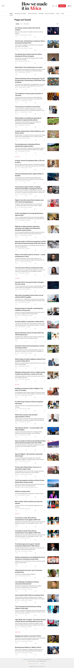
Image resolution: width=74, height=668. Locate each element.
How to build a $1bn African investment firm (29, 595)
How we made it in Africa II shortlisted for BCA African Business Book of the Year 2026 (30, 442)
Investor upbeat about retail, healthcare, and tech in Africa (29, 132)
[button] (11, 13)
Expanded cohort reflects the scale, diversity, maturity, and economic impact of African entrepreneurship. (29, 337)
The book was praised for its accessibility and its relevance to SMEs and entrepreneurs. (30, 246)
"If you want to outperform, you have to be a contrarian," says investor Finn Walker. (29, 45)
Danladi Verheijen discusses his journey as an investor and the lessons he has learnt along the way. (29, 548)
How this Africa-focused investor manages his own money (29, 283)
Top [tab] (21, 24)
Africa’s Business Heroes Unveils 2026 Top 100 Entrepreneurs (29, 334)
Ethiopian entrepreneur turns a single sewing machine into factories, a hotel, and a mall (30, 373)
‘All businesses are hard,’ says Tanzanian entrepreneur (28, 571)
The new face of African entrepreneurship (29, 268)
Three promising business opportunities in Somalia (29, 174)
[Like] (16, 37)
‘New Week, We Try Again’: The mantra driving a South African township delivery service (30, 620)
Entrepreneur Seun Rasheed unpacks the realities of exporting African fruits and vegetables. (28, 122)
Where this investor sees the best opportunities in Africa (26, 416)
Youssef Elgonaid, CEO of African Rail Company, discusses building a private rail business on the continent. (29, 471)
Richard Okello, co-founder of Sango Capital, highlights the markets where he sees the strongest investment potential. (29, 419)
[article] (37, 32)
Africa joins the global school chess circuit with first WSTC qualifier (29, 296)
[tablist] (22, 23)
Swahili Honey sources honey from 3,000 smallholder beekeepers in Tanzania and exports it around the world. (29, 98)
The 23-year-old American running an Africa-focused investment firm (30, 42)
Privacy (33, 661)
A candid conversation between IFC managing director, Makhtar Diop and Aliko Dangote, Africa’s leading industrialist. (28, 432)
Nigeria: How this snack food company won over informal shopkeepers (29, 201)
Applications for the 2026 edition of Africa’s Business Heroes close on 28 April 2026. (30, 561)
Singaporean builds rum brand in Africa (28, 636)
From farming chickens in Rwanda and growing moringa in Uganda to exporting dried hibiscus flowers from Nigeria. (29, 148)
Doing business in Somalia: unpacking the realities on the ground (29, 309)
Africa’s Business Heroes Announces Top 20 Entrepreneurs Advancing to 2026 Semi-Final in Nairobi (30, 80)
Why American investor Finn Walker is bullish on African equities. (29, 32)
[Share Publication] (56, 5)
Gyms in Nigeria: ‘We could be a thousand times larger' (28, 455)
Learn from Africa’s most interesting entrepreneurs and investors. (28, 406)
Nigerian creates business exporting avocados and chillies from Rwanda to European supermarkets (27, 228)
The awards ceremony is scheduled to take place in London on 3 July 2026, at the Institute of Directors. (29, 445)
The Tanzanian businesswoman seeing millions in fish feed (28, 607)
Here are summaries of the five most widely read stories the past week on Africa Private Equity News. (30, 485)
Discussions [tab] (26, 24)
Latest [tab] (17, 24)
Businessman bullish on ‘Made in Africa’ (28, 647)
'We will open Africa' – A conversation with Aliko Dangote (29, 429)
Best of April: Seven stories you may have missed (28, 502)
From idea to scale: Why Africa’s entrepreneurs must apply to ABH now (27, 519)
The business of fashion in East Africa (27, 107)
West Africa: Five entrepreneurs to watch (28, 67)
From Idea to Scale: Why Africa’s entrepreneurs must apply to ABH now (27, 532)
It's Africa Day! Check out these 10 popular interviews (29, 402)
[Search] (53, 5)
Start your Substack (34, 663)
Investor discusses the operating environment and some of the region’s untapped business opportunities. (29, 313)
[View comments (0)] (26, 37)
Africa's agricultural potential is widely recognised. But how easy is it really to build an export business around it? (30, 232)
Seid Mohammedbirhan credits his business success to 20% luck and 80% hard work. (30, 376)
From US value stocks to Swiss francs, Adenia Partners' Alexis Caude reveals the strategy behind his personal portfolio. (30, 286)
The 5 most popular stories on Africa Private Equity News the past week (29, 481)
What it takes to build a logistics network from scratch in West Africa (30, 360)
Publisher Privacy (40, 659)
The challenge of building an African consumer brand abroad (27, 583)
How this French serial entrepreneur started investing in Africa (29, 347)
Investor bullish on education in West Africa (29, 321)
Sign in (69, 6)
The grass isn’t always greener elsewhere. (25, 574)
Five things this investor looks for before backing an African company (28, 55)
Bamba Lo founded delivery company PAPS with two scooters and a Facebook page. (30, 363)
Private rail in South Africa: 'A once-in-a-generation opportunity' (28, 468)
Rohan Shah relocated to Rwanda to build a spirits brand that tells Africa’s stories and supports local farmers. (30, 638)
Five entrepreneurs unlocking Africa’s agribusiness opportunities (27, 145)
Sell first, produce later (22, 491)
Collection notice (42, 661)
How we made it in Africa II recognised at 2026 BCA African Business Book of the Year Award (30, 242)
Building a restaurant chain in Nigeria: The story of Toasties (29, 389)
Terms (37, 661)
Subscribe (62, 6)
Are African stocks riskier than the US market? (27, 29)
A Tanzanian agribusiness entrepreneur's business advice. (29, 493)
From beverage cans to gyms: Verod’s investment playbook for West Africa (27, 545)
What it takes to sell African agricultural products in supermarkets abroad (28, 119)
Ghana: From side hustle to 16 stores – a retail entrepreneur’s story (30, 255)
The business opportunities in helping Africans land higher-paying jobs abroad (28, 188)
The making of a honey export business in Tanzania (29, 94)
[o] (53, 44)
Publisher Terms (48, 659)
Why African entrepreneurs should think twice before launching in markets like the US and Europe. (28, 586)
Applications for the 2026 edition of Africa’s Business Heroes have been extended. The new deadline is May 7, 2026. (30, 522)
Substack (31, 666)
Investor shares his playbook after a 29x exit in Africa (30, 161)
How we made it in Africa (26, 34)
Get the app (42, 663)
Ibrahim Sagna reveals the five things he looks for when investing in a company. (29, 58)
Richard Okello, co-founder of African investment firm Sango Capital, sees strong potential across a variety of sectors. (30, 135)
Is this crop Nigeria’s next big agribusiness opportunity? (29, 214)
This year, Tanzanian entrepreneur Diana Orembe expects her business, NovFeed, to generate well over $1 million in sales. (30, 611)
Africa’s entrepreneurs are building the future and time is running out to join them (30, 558)
